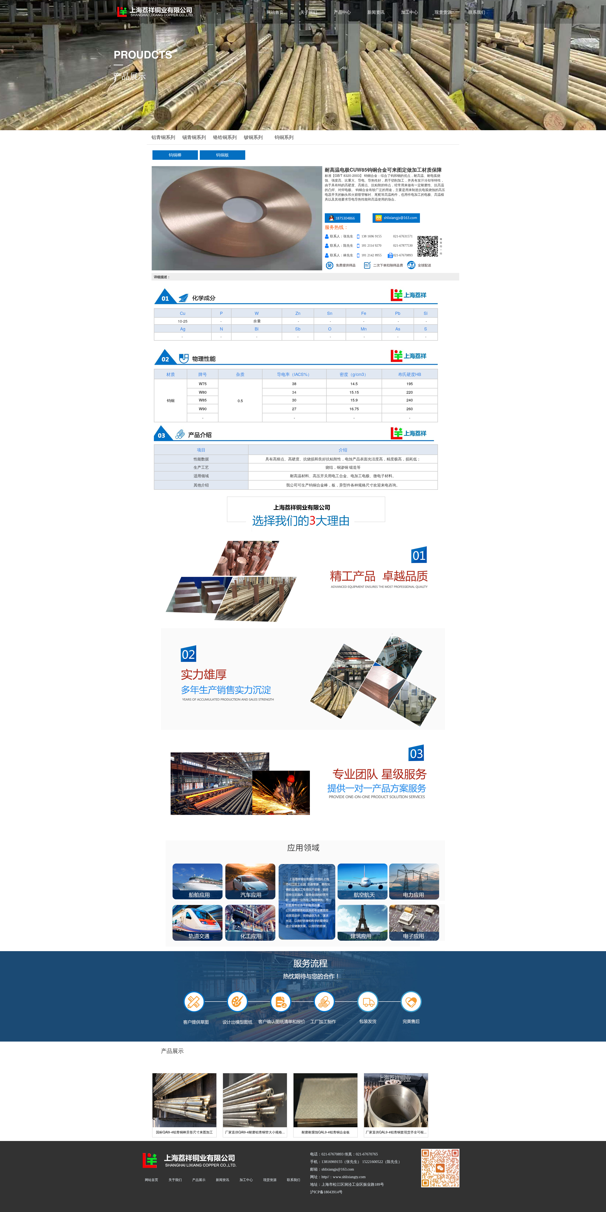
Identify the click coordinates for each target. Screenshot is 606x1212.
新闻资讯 (375, 12)
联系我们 (476, 12)
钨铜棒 (175, 155)
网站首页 (275, 12)
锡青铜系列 (194, 137)
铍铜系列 (253, 137)
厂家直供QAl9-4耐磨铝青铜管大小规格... (255, 1132)
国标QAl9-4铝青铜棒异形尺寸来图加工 (184, 1132)
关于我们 (308, 12)
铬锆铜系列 (225, 137)
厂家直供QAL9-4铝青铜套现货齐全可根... (396, 1132)
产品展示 (198, 1179)
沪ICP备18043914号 (326, 1192)
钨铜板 (222, 155)
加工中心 (409, 12)
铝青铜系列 (163, 137)
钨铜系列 (284, 137)
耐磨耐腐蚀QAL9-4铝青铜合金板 (326, 1132)
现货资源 (269, 1179)
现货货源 (443, 12)
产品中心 (342, 12)
